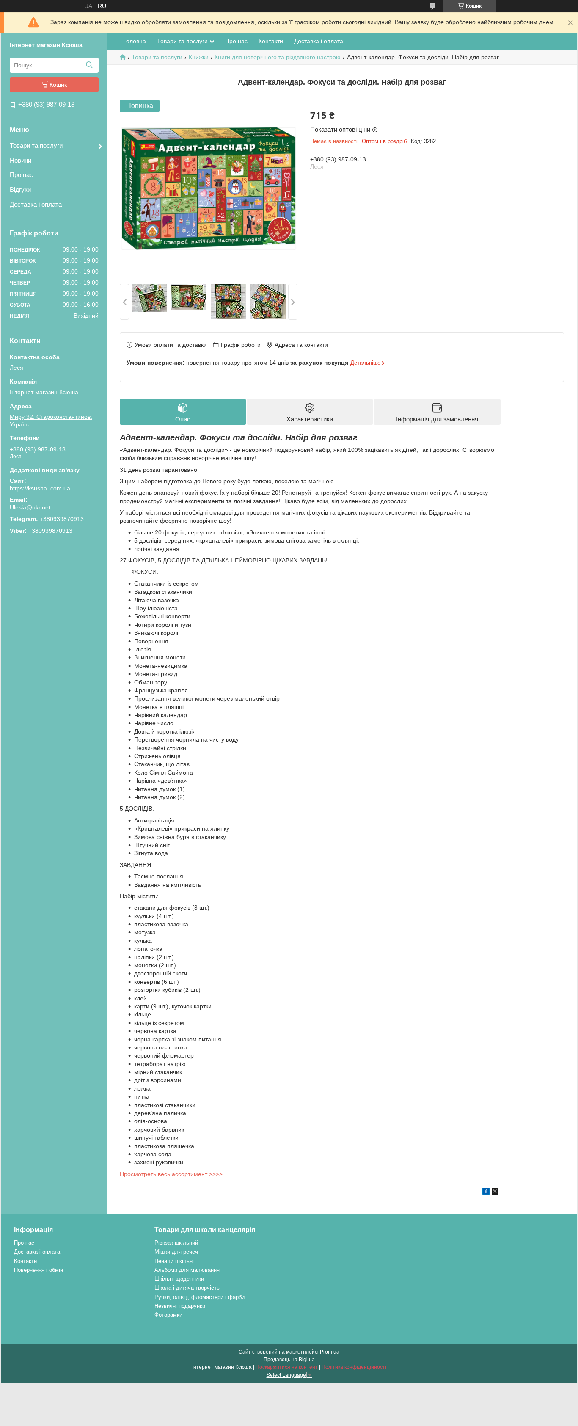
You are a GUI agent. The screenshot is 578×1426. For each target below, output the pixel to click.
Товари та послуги (36, 145)
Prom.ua (329, 1352)
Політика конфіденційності (354, 1367)
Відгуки (20, 189)
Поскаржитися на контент (287, 1367)
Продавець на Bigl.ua (289, 1359)
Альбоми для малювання (187, 1270)
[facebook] (486, 1192)
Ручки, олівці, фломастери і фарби (199, 1297)
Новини (20, 160)
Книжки (199, 57)
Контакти (271, 41)
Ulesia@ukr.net (30, 507)
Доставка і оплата (36, 204)
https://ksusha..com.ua (40, 488)
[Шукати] (89, 65)
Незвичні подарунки (179, 1306)
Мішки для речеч (176, 1252)
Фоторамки (168, 1315)
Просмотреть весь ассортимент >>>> (171, 1174)
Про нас (21, 174)
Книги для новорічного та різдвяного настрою (278, 57)
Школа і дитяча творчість (187, 1288)
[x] (495, 1192)
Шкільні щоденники (179, 1279)
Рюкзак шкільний (176, 1243)
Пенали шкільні (174, 1261)
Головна (134, 41)
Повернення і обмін (38, 1270)
